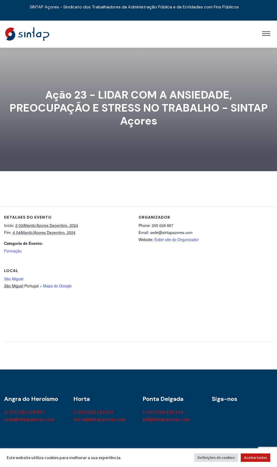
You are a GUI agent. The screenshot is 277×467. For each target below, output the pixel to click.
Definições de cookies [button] (216, 457)
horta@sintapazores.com (99, 419)
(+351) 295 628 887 (24, 412)
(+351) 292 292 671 (93, 412)
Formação (13, 251)
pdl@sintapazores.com (166, 419)
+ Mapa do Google (56, 285)
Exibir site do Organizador (176, 239)
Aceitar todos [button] (255, 457)
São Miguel (13, 278)
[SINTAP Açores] (27, 33)
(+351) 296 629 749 (163, 412)
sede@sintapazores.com (29, 419)
